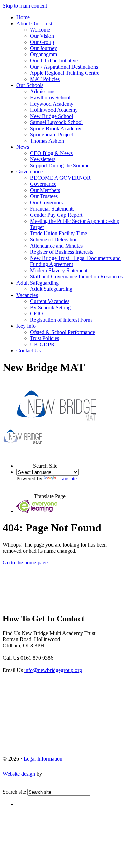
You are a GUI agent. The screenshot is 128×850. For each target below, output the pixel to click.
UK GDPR (42, 344)
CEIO (36, 313)
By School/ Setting (50, 307)
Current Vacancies (49, 301)
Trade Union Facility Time (58, 233)
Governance (29, 172)
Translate (67, 478)
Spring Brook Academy (55, 128)
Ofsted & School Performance (62, 332)
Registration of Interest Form (61, 320)
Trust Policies (44, 338)
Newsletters (42, 159)
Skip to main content (25, 6)
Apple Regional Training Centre (64, 73)
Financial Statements (52, 209)
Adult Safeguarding (37, 283)
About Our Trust (34, 23)
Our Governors (46, 202)
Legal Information (43, 759)
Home (23, 17)
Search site (14, 792)
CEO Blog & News (51, 153)
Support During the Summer (60, 165)
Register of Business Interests (61, 252)
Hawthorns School (50, 97)
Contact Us (28, 351)
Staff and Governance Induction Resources (76, 276)
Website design (19, 774)
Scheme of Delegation (54, 239)
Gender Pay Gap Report (56, 215)
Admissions (42, 91)
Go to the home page (25, 562)
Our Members (45, 190)
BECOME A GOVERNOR (60, 178)
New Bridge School (51, 116)
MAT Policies (45, 79)
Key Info (26, 326)
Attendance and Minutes (56, 246)
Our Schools (29, 85)
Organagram (43, 54)
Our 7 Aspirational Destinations (64, 67)
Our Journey (43, 48)
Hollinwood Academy (54, 110)
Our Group (42, 42)
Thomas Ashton (47, 141)
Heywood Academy (51, 104)
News (22, 147)
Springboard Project (51, 134)
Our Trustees (44, 196)
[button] (24, 459)
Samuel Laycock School (56, 122)
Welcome (40, 30)
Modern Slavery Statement (58, 270)
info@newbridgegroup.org (53, 670)
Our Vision (42, 36)
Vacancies (27, 295)
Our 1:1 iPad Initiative (54, 60)
